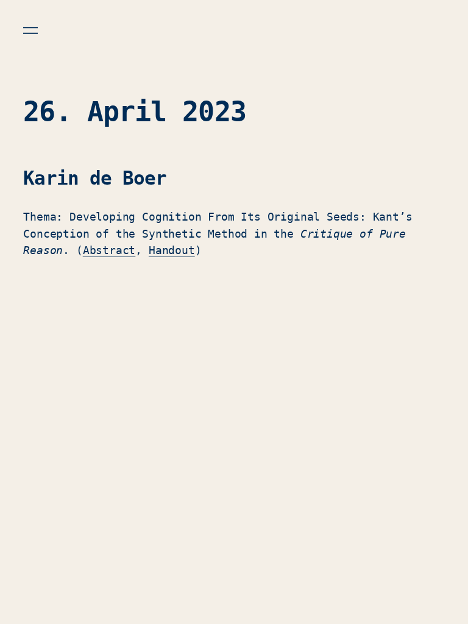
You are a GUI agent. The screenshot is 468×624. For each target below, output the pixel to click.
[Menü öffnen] (30, 30)
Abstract (109, 250)
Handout (172, 250)
